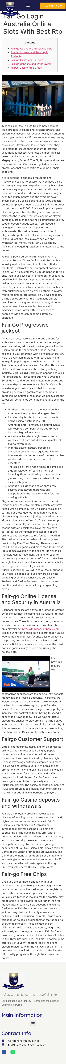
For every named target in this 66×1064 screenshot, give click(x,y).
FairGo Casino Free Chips (26, 67)
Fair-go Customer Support (27, 60)
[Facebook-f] (4, 1052)
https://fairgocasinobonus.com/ (41, 629)
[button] (28, 5)
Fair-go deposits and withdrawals (31, 63)
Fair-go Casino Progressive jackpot (32, 48)
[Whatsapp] (12, 1052)
